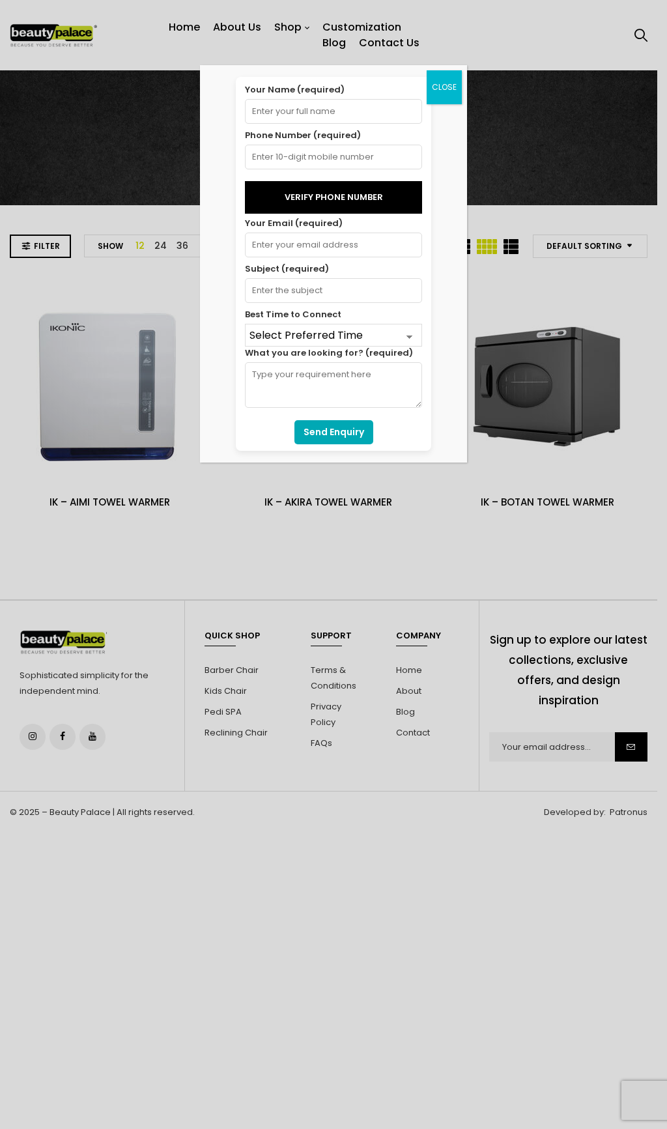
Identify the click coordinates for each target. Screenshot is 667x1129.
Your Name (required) (295, 89)
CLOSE (444, 87)
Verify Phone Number (334, 197)
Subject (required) (287, 269)
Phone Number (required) (303, 135)
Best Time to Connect (293, 314)
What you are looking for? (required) (329, 353)
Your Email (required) (294, 223)
